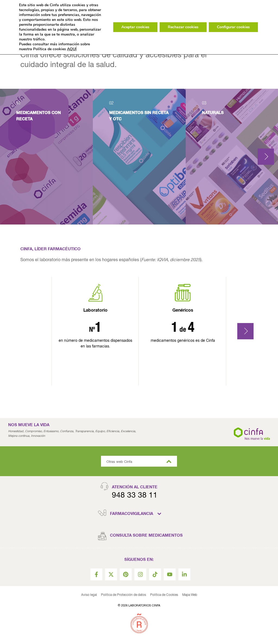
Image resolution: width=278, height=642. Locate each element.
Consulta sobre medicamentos (146, 535)
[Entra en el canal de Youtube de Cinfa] (170, 574)
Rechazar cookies (183, 27)
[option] (46, 156)
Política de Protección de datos (123, 595)
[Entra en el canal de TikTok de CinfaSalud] (155, 574)
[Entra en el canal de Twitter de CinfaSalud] (111, 574)
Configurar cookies (233, 27)
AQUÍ (72, 49)
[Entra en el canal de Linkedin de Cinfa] (184, 574)
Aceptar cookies (135, 27)
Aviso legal (89, 595)
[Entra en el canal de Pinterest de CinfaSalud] (126, 574)
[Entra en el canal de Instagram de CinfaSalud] (140, 574)
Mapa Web (189, 595)
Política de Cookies (164, 595)
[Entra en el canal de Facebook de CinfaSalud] (96, 574)
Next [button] (266, 156)
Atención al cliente (134, 487)
